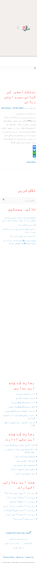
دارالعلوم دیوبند (25, 394)
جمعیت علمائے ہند (25, 456)
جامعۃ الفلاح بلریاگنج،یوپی (20, 411)
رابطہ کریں (18, 547)
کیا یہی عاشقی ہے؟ (27, 225)
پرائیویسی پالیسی (18, 539)
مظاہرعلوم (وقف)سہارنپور (21, 406)
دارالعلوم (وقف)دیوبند (23, 402)
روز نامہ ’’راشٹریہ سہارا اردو (19, 506)
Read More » (31, 161)
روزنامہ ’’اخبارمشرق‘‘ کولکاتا (19, 510)
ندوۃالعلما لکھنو (25, 398)
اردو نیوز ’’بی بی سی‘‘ (24, 519)
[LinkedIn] (18, 155)
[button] (18, 27)
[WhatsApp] (18, 152)
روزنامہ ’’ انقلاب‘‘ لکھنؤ (22, 501)
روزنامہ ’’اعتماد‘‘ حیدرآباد (20, 514)
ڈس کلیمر (28, 543)
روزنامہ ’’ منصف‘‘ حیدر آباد (20, 497)
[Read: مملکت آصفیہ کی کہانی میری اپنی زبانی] (18, 76)
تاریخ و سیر (30, 108)
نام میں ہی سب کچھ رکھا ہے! (23, 236)
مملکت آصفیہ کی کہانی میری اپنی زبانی (20, 97)
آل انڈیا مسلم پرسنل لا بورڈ (19, 445)
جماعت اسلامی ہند (25, 461)
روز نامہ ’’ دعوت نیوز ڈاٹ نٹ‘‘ (19, 493)
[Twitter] (18, 149)
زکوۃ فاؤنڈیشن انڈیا (23, 469)
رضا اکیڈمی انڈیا (25, 473)
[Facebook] (18, 146)
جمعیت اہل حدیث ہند (24, 465)
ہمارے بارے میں (12, 543)
